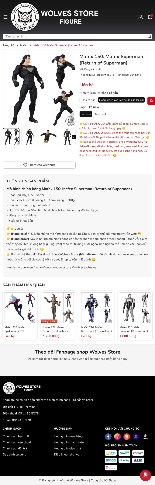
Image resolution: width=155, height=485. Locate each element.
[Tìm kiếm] (149, 36)
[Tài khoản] (141, 17)
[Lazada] (136, 436)
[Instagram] (117, 436)
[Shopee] (126, 436)
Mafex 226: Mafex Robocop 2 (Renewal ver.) (96, 329)
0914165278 (21, 420)
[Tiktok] (145, 436)
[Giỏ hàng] (149, 16)
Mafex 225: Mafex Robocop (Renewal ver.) (134, 329)
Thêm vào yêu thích (41, 165)
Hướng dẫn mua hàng (68, 436)
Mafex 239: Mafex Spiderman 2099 (15, 329)
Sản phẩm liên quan (24, 285)
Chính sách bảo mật (16, 436)
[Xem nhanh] (32, 304)
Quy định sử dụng (14, 454)
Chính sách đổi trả (15, 448)
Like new (86, 114)
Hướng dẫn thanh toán (69, 442)
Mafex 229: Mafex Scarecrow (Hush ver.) (56, 329)
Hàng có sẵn (88, 100)
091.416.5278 (28, 413)
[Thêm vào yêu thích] (32, 312)
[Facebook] (108, 436)
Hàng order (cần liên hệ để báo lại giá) (121, 100)
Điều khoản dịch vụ (66, 454)
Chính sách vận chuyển (18, 442)
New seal (100, 114)
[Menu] (5, 17)
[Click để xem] (39, 89)
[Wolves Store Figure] (54, 17)
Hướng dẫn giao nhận (68, 448)
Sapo (112, 480)
